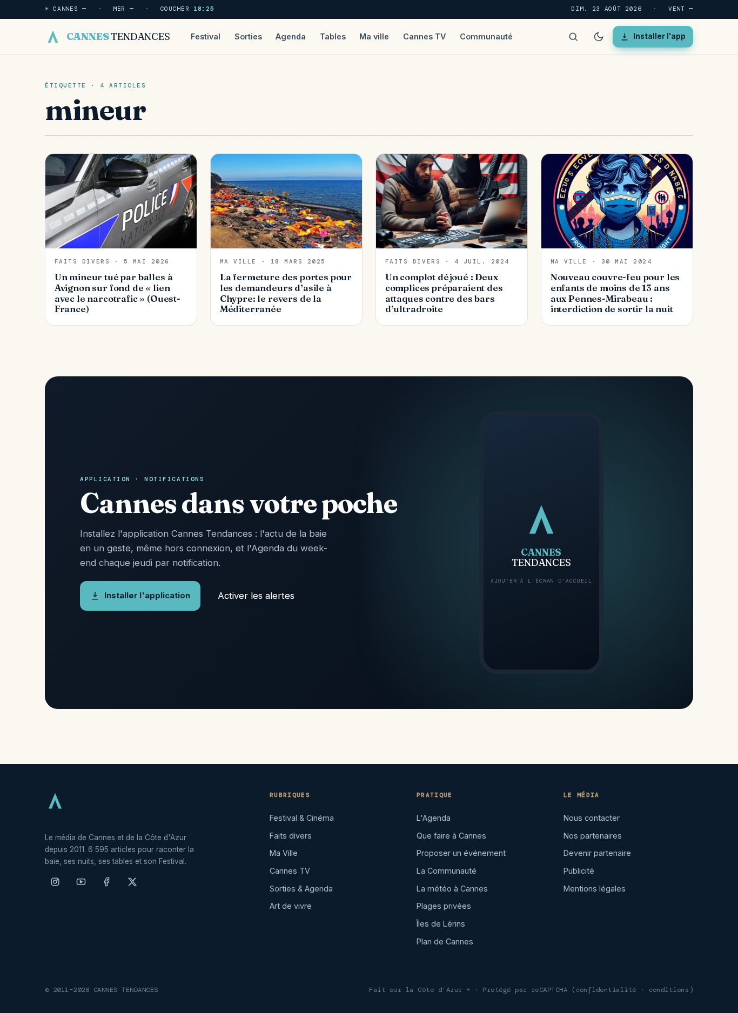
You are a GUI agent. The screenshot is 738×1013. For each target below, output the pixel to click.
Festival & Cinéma (302, 817)
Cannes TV (424, 36)
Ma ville (374, 36)
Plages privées (444, 905)
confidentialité (606, 989)
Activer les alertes (256, 595)
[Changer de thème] (598, 37)
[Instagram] (55, 886)
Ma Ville (284, 852)
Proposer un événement (461, 852)
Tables (333, 36)
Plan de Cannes (445, 941)
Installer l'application (147, 595)
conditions (669, 989)
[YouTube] (81, 886)
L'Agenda (434, 817)
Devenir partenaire (597, 852)
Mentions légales (594, 888)
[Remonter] (716, 999)
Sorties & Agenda (301, 888)
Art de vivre (291, 905)
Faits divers (291, 835)
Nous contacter (591, 817)
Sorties (248, 36)
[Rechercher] (573, 37)
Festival (205, 36)
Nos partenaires (592, 835)
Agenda (291, 36)
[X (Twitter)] (132, 886)
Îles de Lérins (441, 923)
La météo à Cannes (452, 888)
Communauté (486, 36)
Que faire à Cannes (451, 835)
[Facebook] (106, 886)
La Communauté (447, 870)
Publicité (578, 870)
